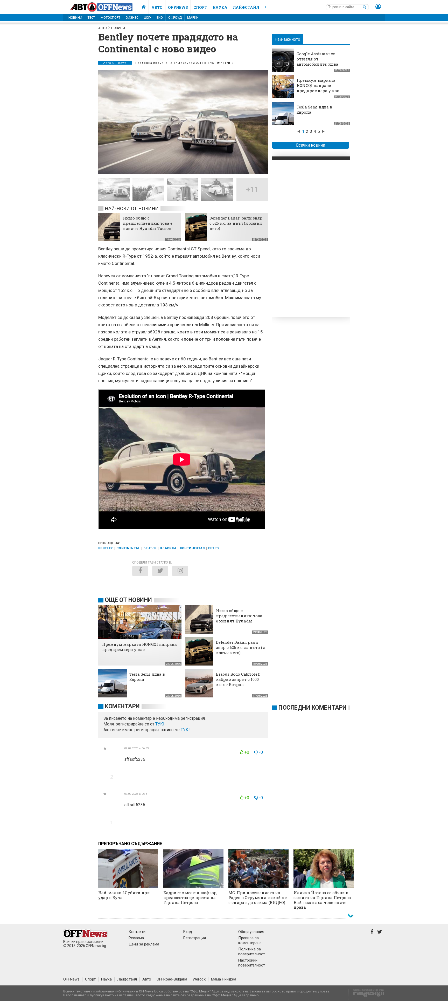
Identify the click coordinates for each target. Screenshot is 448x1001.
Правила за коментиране (250, 940)
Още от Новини (128, 600)
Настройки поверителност (251, 963)
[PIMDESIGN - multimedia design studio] (366, 994)
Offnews (178, 7)
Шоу (147, 17)
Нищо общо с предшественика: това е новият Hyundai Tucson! (147, 223)
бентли (150, 548)
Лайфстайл (246, 7)
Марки (193, 17)
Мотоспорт (110, 17)
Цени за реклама (144, 944)
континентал (192, 548)
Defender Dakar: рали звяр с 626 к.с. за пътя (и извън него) (235, 223)
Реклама (136, 938)
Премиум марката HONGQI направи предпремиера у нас (318, 85)
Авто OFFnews (115, 63)
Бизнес (132, 17)
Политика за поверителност (251, 951)
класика (168, 548)
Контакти (137, 931)
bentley (105, 548)
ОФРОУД (175, 17)
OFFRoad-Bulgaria (172, 979)
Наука (220, 7)
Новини (75, 17)
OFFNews (71, 979)
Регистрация (194, 938)
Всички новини (310, 145)
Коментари (122, 706)
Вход (187, 931)
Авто (157, 7)
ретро (213, 548)
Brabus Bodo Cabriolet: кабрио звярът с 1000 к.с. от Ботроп (238, 679)
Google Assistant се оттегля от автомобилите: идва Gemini (317, 61)
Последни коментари (312, 707)
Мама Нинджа (223, 979)
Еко (160, 17)
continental (128, 548)
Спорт (200, 7)
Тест (91, 17)
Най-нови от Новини (132, 208)
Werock (199, 979)
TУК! (159, 724)
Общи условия (251, 931)
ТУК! (185, 729)
